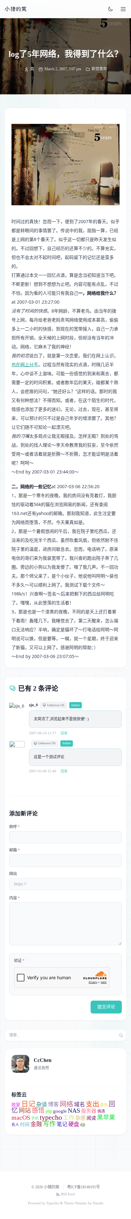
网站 (13, 874)
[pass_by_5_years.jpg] (65, 164)
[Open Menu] (123, 9)
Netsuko (81, 1203)
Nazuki (98, 1203)
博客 (53, 1105)
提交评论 (106, 1006)
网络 (66, 1104)
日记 (28, 1104)
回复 (64, 733)
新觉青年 (99, 69)
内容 (14, 898)
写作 (49, 1123)
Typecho (52, 1203)
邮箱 (14, 850)
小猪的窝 (15, 9)
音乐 (104, 1105)
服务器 (88, 1111)
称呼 (14, 827)
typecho (51, 1117)
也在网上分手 (24, 364)
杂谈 (41, 1105)
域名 (79, 1105)
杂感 (80, 1118)
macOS (20, 1117)
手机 (35, 1118)
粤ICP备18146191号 (83, 1187)
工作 (68, 1118)
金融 (36, 1124)
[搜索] (121, 1035)
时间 (25, 1124)
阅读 (91, 1118)
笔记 (62, 1124)
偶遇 (101, 1111)
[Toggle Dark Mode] (111, 9)
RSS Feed (68, 1194)
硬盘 (73, 1124)
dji (82, 1124)
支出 (92, 1104)
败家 (15, 1104)
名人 (15, 1125)
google (60, 1111)
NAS (74, 1110)
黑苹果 (106, 1117)
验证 (19, 960)
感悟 (38, 1110)
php (48, 1111)
